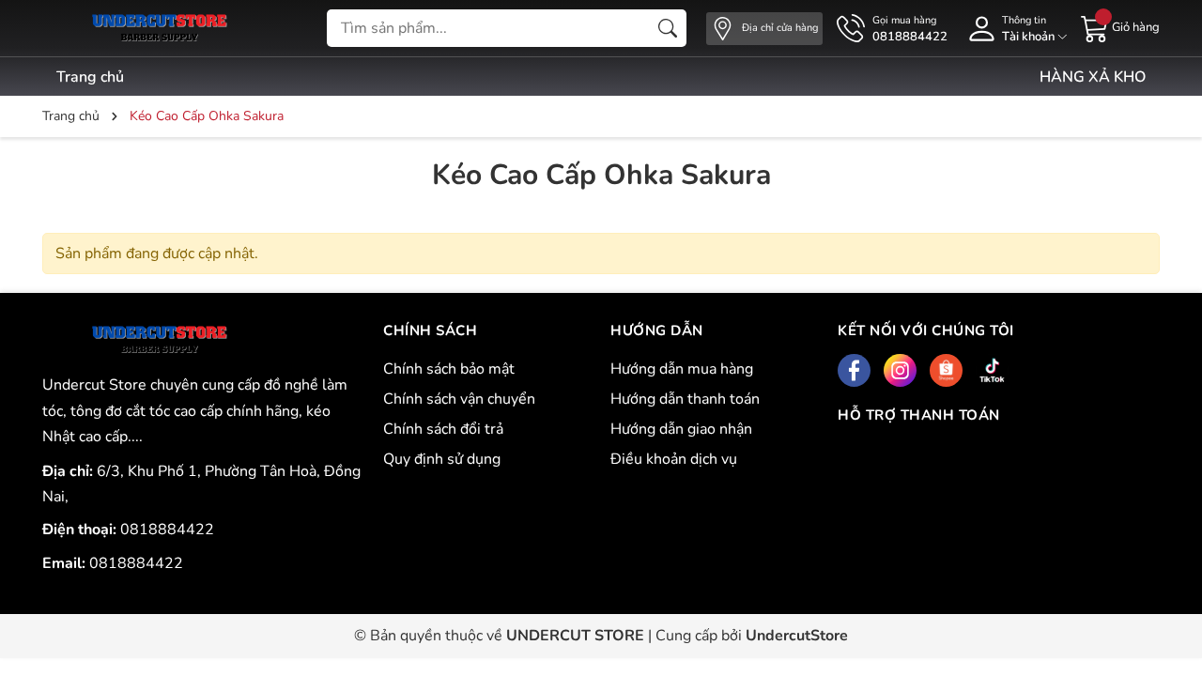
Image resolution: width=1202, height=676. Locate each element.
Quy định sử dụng (442, 459)
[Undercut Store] (159, 28)
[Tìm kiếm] (667, 28)
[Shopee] (946, 370)
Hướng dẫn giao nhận (681, 429)
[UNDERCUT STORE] (159, 340)
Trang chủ (90, 77)
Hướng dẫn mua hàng (681, 369)
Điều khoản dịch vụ (673, 459)
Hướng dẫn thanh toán (685, 399)
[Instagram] (900, 370)
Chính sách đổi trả (443, 429)
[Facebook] (854, 370)
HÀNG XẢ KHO (1093, 77)
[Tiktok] (992, 370)
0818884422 (167, 529)
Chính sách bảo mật (449, 369)
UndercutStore (797, 635)
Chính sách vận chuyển (459, 399)
